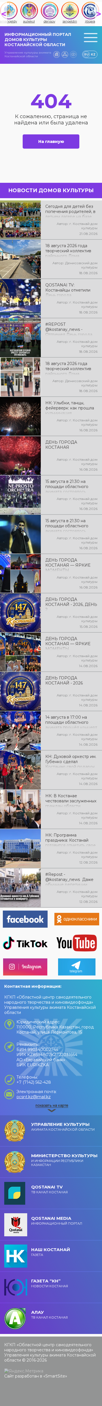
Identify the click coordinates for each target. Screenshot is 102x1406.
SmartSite (55, 1376)
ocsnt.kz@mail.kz (33, 1096)
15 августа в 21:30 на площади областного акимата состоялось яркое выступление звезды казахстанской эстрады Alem (67, 525)
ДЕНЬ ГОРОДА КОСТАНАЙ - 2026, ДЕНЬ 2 (71, 604)
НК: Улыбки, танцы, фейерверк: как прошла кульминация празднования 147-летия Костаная (70, 407)
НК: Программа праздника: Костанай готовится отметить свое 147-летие (70, 840)
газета (50, 1252)
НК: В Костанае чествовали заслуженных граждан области (70, 800)
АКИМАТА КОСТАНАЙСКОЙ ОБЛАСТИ (63, 1127)
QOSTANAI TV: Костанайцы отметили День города (67, 289)
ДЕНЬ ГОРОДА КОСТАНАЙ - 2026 (64, 680)
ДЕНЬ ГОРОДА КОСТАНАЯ (61, 445)
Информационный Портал (56, 1220)
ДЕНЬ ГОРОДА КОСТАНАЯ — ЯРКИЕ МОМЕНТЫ (67, 565)
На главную (51, 141)
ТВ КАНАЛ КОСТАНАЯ (49, 1189)
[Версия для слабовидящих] (73, 54)
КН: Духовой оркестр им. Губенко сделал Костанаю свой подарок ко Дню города (70, 761)
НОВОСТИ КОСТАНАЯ (49, 1283)
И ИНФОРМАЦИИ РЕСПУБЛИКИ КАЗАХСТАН (64, 1160)
